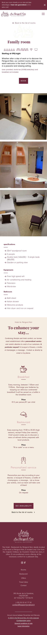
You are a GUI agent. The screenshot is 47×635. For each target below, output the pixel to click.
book (23, 81)
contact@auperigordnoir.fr (23, 605)
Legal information (23, 626)
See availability (24, 506)
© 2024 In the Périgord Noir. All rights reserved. (23, 618)
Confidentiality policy (24, 621)
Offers (23, 578)
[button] (43, 14)
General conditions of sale (24, 623)
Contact (23, 585)
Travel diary (23, 582)
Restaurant (23, 574)
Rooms (23, 570)
